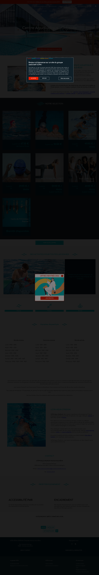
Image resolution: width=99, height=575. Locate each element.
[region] (50, 70)
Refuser (44, 78)
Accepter (33, 78)
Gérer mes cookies (65, 78)
